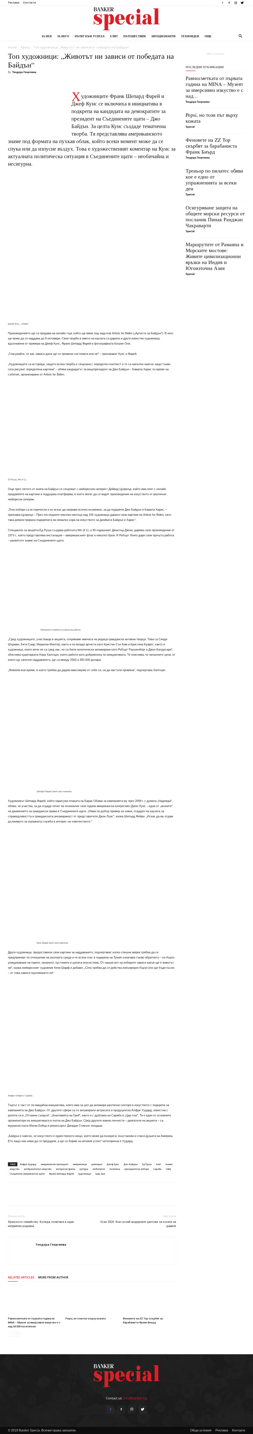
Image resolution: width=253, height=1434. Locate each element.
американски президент (54, 1164)
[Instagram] (236, 3)
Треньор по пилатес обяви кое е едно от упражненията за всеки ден (214, 179)
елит (158, 1164)
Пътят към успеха (90, 36)
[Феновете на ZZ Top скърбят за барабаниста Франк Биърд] (149, 1300)
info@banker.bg (135, 1398)
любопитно (99, 1168)
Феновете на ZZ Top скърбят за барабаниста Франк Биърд (211, 145)
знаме (169, 1164)
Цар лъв (100, 1173)
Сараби (157, 1168)
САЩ (168, 1168)
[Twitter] (242, 3)
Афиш (25, 47)
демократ (96, 1164)
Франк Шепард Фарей (61, 1173)
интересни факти (65, 1168)
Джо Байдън (131, 1164)
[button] (240, 36)
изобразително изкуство (38, 1168)
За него (63, 36)
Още (208, 36)
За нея (47, 36)
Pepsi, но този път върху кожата (85, 1318)
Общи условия (200, 1430)
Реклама (13, 2)
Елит (114, 36)
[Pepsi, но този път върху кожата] (92, 1300)
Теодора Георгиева (24, 72)
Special (190, 126)
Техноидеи (190, 36)
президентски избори (136, 1168)
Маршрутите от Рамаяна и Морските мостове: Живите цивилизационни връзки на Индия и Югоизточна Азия (215, 256)
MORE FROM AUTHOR (53, 1277)
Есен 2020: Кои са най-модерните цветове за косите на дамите (138, 1224)
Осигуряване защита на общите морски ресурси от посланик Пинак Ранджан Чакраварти (215, 216)
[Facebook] (223, 3)
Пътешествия (134, 36)
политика (115, 1168)
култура (83, 1168)
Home (12, 47)
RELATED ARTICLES (21, 1277)
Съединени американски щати (27, 1173)
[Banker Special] (126, 18)
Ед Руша (147, 1164)
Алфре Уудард (28, 1164)
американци (80, 1164)
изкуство (15, 1168)
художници (84, 1173)
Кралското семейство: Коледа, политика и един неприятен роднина (41, 1224)
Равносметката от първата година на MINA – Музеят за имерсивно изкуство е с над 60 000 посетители (34, 1322)
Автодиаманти (163, 36)
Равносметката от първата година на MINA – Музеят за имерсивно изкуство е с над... (214, 87)
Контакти (29, 2)
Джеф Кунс (113, 1164)
